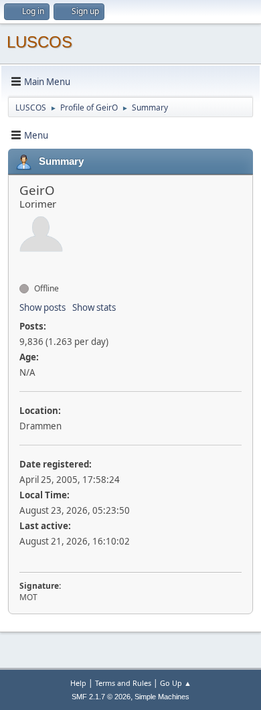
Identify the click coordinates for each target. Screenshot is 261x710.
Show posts (42, 307)
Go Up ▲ (175, 683)
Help (78, 683)
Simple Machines (162, 697)
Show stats (94, 307)
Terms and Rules (123, 683)
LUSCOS (39, 42)
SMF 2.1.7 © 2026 (101, 697)
